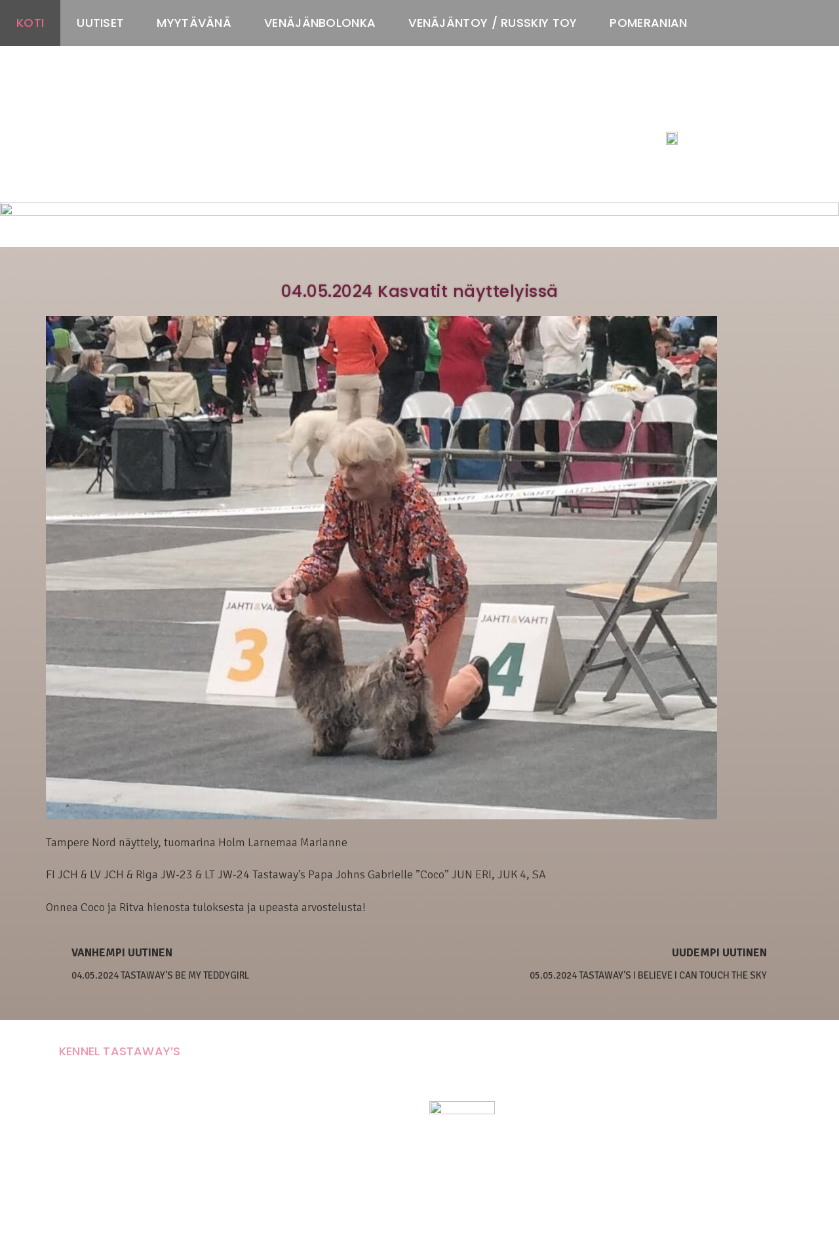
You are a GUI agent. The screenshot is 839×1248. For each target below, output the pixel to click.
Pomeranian (648, 22)
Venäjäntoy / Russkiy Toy (492, 22)
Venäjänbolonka (320, 22)
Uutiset (100, 22)
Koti (30, 22)
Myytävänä (194, 22)
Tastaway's (690, 112)
